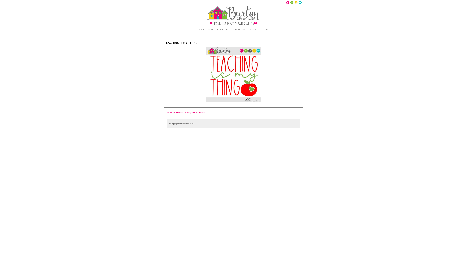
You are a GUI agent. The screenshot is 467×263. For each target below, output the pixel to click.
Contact (201, 112)
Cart (267, 29)
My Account (223, 29)
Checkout (255, 29)
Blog (210, 29)
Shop (200, 29)
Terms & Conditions (175, 112)
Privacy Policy (191, 112)
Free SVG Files (239, 29)
